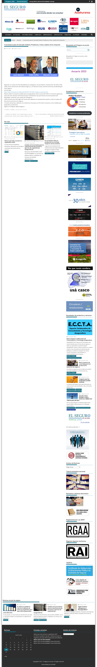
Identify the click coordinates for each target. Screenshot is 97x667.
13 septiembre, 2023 (84, 394)
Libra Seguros (78, 389)
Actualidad (16, 34)
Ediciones (8, 34)
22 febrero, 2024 (9, 137)
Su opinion (76, 34)
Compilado (38, 34)
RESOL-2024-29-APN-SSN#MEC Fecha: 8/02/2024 (41, 1)
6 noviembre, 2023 (84, 360)
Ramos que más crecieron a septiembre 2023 (45, 634)
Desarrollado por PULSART (48, 664)
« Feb (5, 656)
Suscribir (84, 34)
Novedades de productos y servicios (74, 357)
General (17, 109)
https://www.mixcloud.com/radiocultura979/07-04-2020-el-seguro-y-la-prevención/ (26, 92)
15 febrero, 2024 (29, 141)
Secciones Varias (27, 34)
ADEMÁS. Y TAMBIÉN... (10, 109)
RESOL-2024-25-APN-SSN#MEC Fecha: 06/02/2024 (47, 643)
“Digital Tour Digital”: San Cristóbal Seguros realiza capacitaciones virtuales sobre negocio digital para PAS (19, 115)
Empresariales (47, 34)
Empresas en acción (71, 389)
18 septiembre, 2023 (84, 377)
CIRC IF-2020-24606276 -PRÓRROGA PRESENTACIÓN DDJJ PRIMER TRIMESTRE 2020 (49, 115)
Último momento (23, 109)
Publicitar (68, 34)
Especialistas (58, 34)
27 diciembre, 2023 (72, 336)
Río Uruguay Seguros (71, 409)
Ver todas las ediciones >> (73, 427)
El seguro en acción (17, 48)
